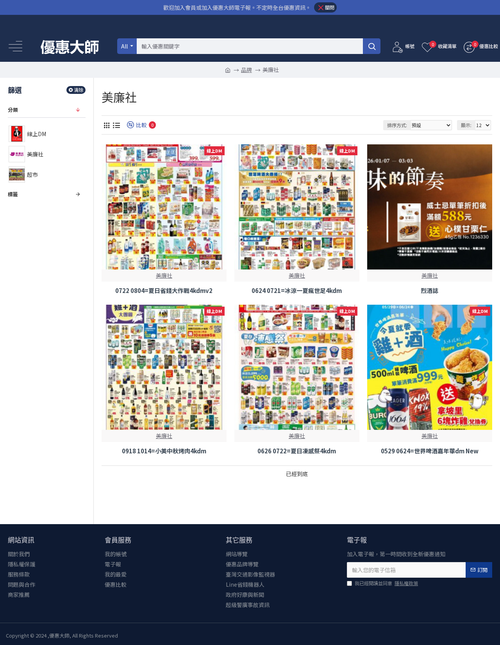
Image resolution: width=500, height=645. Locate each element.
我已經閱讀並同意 (386, 583)
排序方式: (397, 125)
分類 (13, 109)
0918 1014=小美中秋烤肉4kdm (164, 451)
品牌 (246, 70)
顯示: (466, 125)
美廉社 (164, 275)
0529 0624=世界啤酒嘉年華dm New (430, 451)
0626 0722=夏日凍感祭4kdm (296, 451)
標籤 (13, 194)
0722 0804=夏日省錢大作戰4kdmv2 (163, 291)
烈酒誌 (429, 291)
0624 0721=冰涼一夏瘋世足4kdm (297, 291)
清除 (78, 89)
